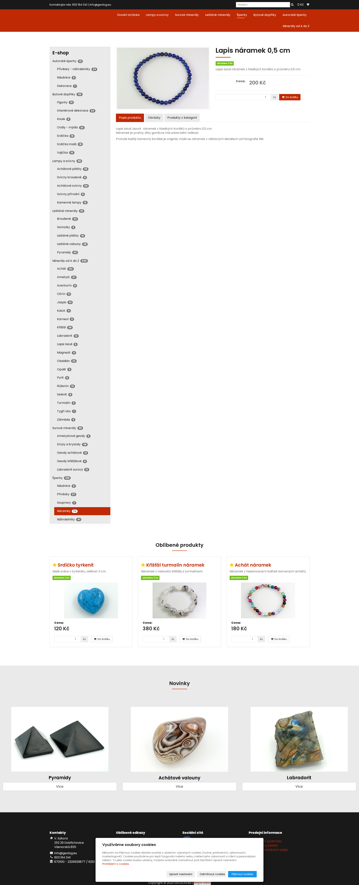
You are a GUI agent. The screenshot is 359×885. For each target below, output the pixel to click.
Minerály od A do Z (296, 26)
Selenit (64, 394)
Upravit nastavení (180, 874)
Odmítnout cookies (212, 874)
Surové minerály (187, 15)
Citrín (63, 294)
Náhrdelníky (68, 519)
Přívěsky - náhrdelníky (76, 69)
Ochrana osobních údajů (269, 850)
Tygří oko (66, 411)
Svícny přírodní (70, 194)
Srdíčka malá (69, 144)
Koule (63, 119)
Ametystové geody (73, 436)
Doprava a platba (264, 845)
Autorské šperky (295, 15)
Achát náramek (253, 565)
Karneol (65, 319)
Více (59, 786)
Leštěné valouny (71, 244)
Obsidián (66, 361)
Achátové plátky (72, 169)
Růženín (65, 386)
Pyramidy (67, 252)
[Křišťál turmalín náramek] (179, 600)
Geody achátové (72, 453)
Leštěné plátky (70, 235)
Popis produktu (130, 117)
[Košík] (307, 5)
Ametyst (66, 277)
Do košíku (291, 97)
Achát (65, 268)
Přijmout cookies (242, 874)
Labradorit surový (72, 469)
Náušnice (66, 77)
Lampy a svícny (157, 15)
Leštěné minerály (217, 15)
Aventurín (66, 285)
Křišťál (64, 327)
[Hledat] (292, 5)
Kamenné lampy (71, 202)
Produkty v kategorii (182, 117)
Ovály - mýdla (70, 127)
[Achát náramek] (268, 600)
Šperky (242, 15)
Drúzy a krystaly (71, 444)
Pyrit (62, 377)
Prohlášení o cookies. (115, 864)
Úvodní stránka (128, 15)
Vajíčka (65, 152)
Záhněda (65, 419)
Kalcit (63, 311)
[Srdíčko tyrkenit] (91, 600)
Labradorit (67, 336)
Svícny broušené (71, 177)
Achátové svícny (72, 186)
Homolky (65, 227)
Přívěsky (66, 494)
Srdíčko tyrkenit (76, 565)
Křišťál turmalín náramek (175, 565)
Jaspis (64, 302)
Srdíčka (65, 136)
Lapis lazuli (66, 344)
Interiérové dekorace (75, 110)
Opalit (63, 369)
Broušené (67, 219)
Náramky (66, 511)
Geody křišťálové (71, 461)
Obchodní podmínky (266, 841)
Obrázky (154, 117)
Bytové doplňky (264, 15)
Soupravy (66, 502)
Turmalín (65, 403)
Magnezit (66, 352)
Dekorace (66, 86)
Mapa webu (202, 883)
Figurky (65, 102)
